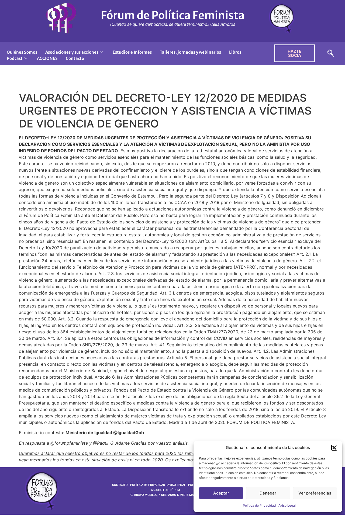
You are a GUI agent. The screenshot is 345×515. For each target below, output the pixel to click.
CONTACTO (120, 485)
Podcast (15, 58)
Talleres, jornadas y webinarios (190, 52)
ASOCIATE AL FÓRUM (165, 490)
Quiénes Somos (22, 52)
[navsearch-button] (330, 53)
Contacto (75, 58)
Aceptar (221, 493)
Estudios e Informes (132, 52)
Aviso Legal (287, 505)
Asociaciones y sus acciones (71, 52)
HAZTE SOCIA (294, 53)
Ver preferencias (314, 493)
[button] (334, 447)
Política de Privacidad (259, 505)
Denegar (268, 493)
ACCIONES (47, 58)
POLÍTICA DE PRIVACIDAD (147, 485)
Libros (235, 52)
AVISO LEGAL (176, 485)
